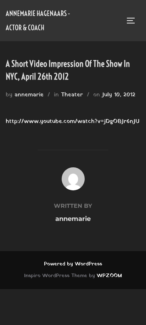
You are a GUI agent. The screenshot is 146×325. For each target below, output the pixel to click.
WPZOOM (109, 276)
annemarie (29, 95)
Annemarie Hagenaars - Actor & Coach (38, 20)
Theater (72, 95)
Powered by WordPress (73, 264)
